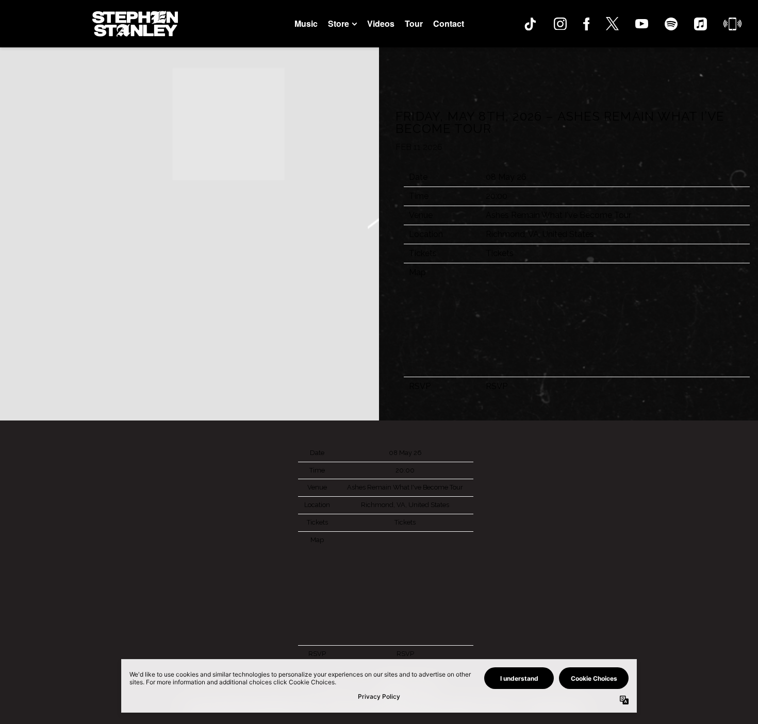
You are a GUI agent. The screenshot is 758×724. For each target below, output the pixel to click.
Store (338, 24)
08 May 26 (506, 177)
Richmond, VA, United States (540, 234)
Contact (448, 23)
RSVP (496, 386)
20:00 (496, 196)
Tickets (500, 253)
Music (306, 23)
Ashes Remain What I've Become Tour (558, 215)
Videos (380, 23)
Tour (414, 23)
